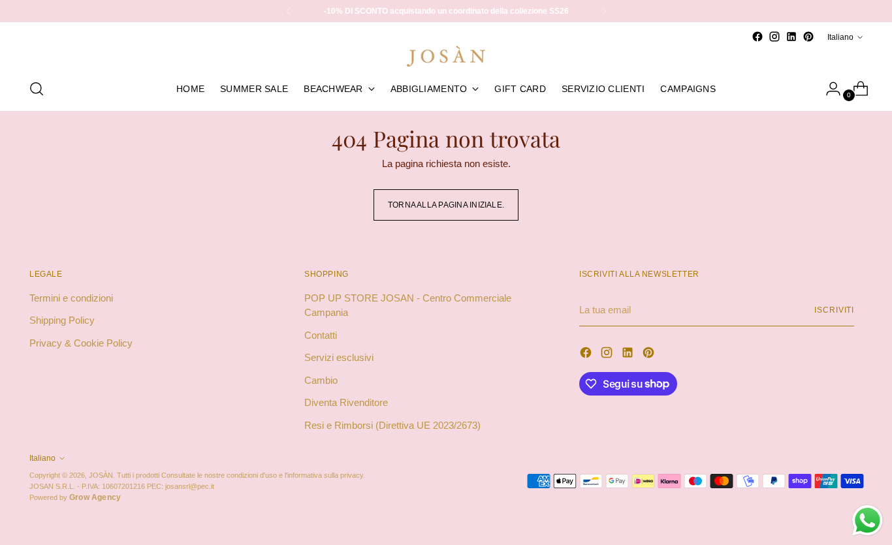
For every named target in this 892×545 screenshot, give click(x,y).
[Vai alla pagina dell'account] (828, 89)
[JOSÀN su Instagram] (774, 36)
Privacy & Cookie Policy (81, 343)
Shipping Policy (62, 320)
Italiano (840, 37)
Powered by (75, 497)
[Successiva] (604, 11)
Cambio (321, 380)
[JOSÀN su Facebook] (757, 36)
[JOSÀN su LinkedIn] (791, 36)
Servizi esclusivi (339, 357)
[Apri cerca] (37, 89)
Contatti (320, 335)
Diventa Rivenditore (346, 402)
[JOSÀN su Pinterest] (808, 36)
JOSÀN (101, 475)
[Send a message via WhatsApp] (867, 520)
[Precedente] (288, 11)
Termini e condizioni (71, 298)
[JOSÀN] (446, 56)
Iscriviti (834, 309)
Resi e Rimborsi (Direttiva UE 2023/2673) (392, 425)
